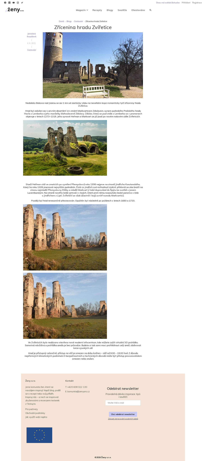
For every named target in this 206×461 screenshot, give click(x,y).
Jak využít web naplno (36, 417)
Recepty (97, 10)
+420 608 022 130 (77, 387)
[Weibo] (22, 3)
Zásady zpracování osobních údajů (123, 419)
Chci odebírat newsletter (123, 414)
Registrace (197, 3)
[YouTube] (14, 3)
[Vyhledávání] (150, 10)
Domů (61, 21)
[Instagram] (18, 3)
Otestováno (138, 10)
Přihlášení (186, 3)
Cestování (78, 21)
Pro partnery (31, 409)
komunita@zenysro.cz (79, 391)
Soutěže (122, 10)
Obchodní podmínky (35, 413)
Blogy (110, 10)
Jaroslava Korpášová (31, 35)
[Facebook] (5, 3)
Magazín (81, 10)
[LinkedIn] (9, 3)
